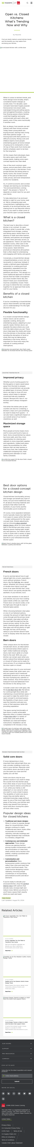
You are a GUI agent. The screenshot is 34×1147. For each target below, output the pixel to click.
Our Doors (6, 1043)
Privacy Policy (6, 1125)
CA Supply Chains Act (9, 1134)
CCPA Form (5, 1131)
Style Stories (6, 898)
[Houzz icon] (8, 1093)
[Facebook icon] (19, 1093)
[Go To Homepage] (4, 1105)
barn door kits (10, 717)
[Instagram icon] (14, 1093)
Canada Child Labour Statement (12, 1143)
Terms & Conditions (8, 1140)
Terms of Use (18, 1131)
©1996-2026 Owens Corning (15, 1105)
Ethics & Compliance (8, 1137)
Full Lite (17, 582)
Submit (22, 1082)
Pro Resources (8, 1053)
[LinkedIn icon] (3, 1098)
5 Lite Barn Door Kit (13, 690)
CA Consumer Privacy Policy (11, 1128)
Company (5, 1058)
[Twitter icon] (24, 1093)
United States (6, 1119)
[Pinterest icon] (3, 1093)
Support (5, 1048)
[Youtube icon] (29, 1093)
